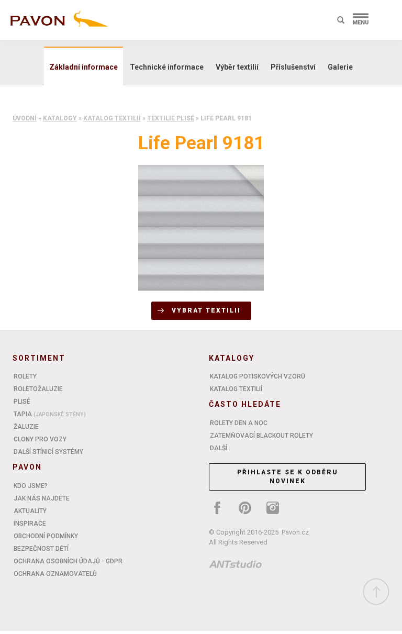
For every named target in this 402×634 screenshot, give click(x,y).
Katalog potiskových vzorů (257, 376)
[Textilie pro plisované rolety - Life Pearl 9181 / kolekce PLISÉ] (201, 227)
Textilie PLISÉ (170, 118)
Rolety (25, 376)
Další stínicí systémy (48, 451)
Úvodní (25, 118)
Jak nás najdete (42, 498)
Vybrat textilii (206, 310)
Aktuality (30, 511)
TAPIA (50, 414)
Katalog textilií (112, 118)
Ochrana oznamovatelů (55, 573)
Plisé (22, 401)
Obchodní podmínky (46, 536)
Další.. (220, 448)
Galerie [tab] (340, 67)
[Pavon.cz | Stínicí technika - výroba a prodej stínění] (57, 22)
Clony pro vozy (40, 439)
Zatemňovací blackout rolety (261, 435)
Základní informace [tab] (83, 67)
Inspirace (30, 523)
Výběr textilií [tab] (237, 67)
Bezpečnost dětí (41, 548)
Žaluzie (26, 426)
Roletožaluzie (38, 389)
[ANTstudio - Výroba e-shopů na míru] (235, 566)
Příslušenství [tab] (293, 67)
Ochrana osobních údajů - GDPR (68, 561)
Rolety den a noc (238, 423)
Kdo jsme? (31, 486)
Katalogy (60, 118)
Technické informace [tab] (167, 67)
